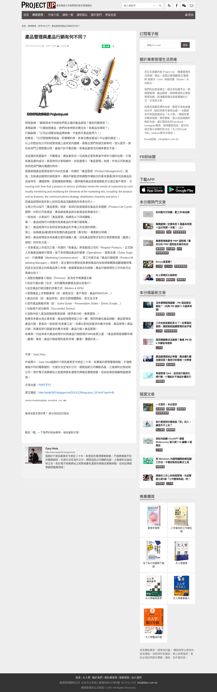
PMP (169, 232)
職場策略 (160, 249)
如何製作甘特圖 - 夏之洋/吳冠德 (173, 212)
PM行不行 (45, 384)
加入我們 (136, 677)
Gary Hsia (51, 46)
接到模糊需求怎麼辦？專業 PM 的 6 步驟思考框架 (174, 341)
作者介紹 (53, 14)
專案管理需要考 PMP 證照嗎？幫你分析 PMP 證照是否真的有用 (173, 242)
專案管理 (37, 14)
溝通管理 (181, 279)
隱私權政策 (110, 677)
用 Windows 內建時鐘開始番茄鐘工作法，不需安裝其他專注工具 (174, 460)
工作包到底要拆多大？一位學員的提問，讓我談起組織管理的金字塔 (173, 325)
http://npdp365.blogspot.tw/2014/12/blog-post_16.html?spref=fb (76, 392)
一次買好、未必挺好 (166, 404)
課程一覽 (67, 14)
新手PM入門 (44, 26)
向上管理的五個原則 (166, 275)
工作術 (159, 266)
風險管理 (181, 409)
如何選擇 (160, 232)
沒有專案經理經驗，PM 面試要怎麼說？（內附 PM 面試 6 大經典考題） (174, 306)
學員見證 (110, 14)
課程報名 (82, 14)
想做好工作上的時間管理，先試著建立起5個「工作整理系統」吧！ (173, 477)
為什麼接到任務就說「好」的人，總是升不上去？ (173, 423)
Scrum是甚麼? (164, 261)
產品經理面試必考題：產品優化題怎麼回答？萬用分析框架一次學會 (173, 358)
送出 (185, 45)
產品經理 (171, 314)
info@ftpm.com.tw (147, 682)
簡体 (191, 14)
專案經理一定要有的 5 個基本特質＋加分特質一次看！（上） (174, 226)
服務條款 (124, 677)
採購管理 (171, 409)
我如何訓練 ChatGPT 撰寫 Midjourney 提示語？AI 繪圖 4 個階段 (174, 442)
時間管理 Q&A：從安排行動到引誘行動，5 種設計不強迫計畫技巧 (173, 375)
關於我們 (96, 14)
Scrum (168, 266)
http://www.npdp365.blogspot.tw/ (60, 452)
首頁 (26, 14)
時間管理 (160, 381)
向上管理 (160, 279)
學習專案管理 (179, 232)
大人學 (86, 677)
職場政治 (171, 279)
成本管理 (160, 409)
